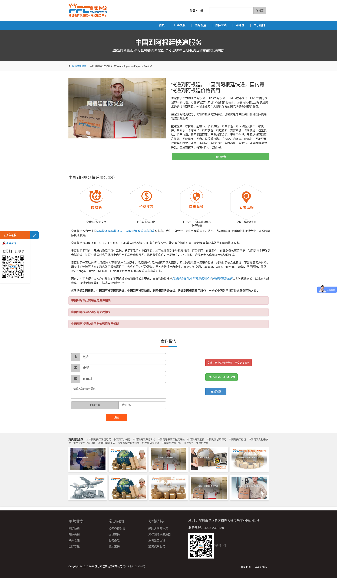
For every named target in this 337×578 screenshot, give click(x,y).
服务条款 (114, 540)
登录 (192, 10)
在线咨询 (221, 156)
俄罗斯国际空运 (150, 443)
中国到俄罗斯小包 (171, 443)
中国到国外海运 (122, 439)
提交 (116, 417)
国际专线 (221, 25)
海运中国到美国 (106, 443)
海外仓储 (74, 540)
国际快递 (74, 528)
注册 (200, 10)
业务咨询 (11, 243)
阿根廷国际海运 (223, 278)
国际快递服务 (79, 66)
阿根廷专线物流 (182, 278)
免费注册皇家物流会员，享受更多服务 (228, 362)
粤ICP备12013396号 (134, 566)
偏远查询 (114, 546)
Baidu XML (261, 567)
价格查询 (114, 534)
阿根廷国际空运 (202, 278)
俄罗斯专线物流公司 (84, 443)
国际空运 (200, 25)
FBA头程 (180, 25)
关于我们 (259, 25)
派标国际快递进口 (159, 534)
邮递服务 (189, 443)
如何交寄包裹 (116, 528)
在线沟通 (216, 391)
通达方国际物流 (158, 528)
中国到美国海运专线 (144, 439)
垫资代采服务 (156, 546)
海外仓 (240, 25)
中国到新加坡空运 (216, 439)
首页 (162, 25)
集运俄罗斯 (202, 443)
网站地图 (246, 567)
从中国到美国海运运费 (98, 439)
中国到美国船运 (237, 439)
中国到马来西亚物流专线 (171, 439)
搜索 (261, 10)
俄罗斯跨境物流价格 (129, 443)
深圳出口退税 (156, 540)
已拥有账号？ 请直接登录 (221, 377)
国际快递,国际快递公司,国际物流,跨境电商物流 (125, 231)
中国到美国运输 (195, 439)
